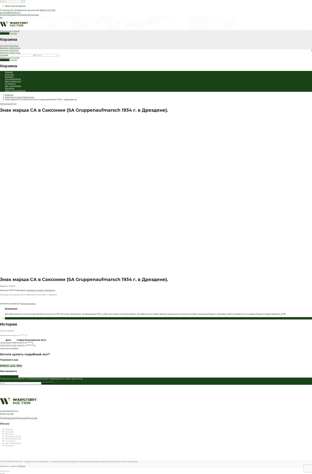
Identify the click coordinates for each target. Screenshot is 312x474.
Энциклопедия (13, 79)
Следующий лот (8, 104)
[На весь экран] (6, 471)
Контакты (9, 88)
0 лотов (15, 31)
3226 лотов (14, 48)
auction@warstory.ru (10, 12)
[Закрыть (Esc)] (1, 471)
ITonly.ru (21, 466)
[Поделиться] (3, 471)
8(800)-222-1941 (47, 10)
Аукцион (5, 46)
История (9, 318)
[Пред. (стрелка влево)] (1, 473)
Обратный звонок (9, 376)
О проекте (10, 84)
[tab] (158, 318)
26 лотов (14, 46)
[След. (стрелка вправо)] (3, 473)
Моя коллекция (13, 81)
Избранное (6, 31)
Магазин (4, 48)
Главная (9, 72)
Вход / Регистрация (15, 6)
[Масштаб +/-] (8, 471)
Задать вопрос (28, 303)
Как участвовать (13, 86)
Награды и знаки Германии (19, 97)
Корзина (4, 33)
